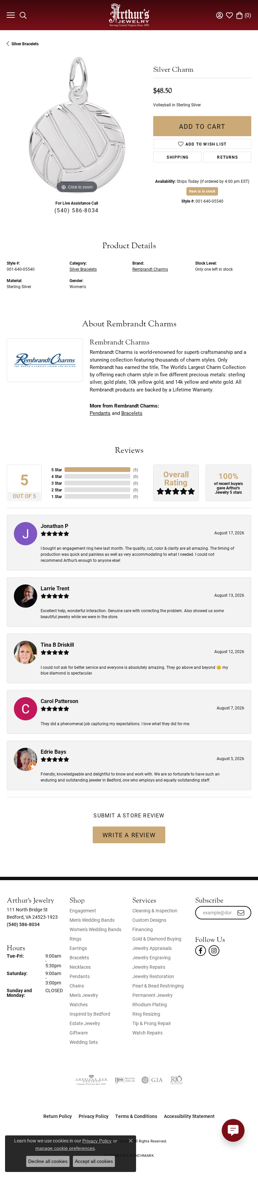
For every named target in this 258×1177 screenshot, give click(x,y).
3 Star (56, 483)
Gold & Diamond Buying (156, 938)
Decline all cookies (48, 1161)
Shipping (177, 157)
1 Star (56, 496)
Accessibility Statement (189, 1116)
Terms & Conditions (136, 1116)
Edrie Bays (53, 751)
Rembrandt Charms (150, 269)
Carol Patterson (59, 700)
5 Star (56, 469)
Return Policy (57, 1116)
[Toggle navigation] (9, 15)
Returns (227, 157)
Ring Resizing (146, 1014)
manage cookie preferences (65, 1148)
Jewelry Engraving (151, 957)
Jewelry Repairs (148, 967)
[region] (76, 125)
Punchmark (142, 1155)
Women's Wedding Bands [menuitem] (95, 929)
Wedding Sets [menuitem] (84, 1042)
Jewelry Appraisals (152, 948)
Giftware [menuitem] (79, 1032)
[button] (23, 15)
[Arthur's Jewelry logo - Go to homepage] (129, 14)
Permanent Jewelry (152, 995)
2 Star (56, 489)
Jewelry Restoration (153, 976)
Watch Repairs (147, 1032)
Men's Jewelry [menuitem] (84, 995)
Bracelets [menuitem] (79, 957)
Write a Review (129, 835)
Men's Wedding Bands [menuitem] (92, 920)
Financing (142, 929)
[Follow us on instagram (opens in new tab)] (214, 950)
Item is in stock (202, 191)
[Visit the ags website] (91, 1080)
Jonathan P (54, 525)
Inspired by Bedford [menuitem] (90, 1014)
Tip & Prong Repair (151, 1023)
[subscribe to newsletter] (241, 913)
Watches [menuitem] (79, 1004)
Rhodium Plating (149, 1004)
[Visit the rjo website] (176, 1080)
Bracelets (131, 413)
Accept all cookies (94, 1161)
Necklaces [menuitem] (80, 967)
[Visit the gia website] (152, 1080)
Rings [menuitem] (75, 938)
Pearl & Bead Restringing (158, 985)
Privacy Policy (94, 1116)
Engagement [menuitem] (83, 910)
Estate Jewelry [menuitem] (85, 1023)
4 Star (56, 476)
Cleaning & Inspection (154, 910)
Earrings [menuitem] (78, 948)
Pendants (100, 413)
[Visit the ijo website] (125, 1080)
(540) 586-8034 (76, 210)
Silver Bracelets (25, 43)
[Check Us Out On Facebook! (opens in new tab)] (200, 950)
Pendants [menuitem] (80, 976)
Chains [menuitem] (77, 985)
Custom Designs (149, 920)
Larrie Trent (55, 588)
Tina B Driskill (57, 644)
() (135, 469)
